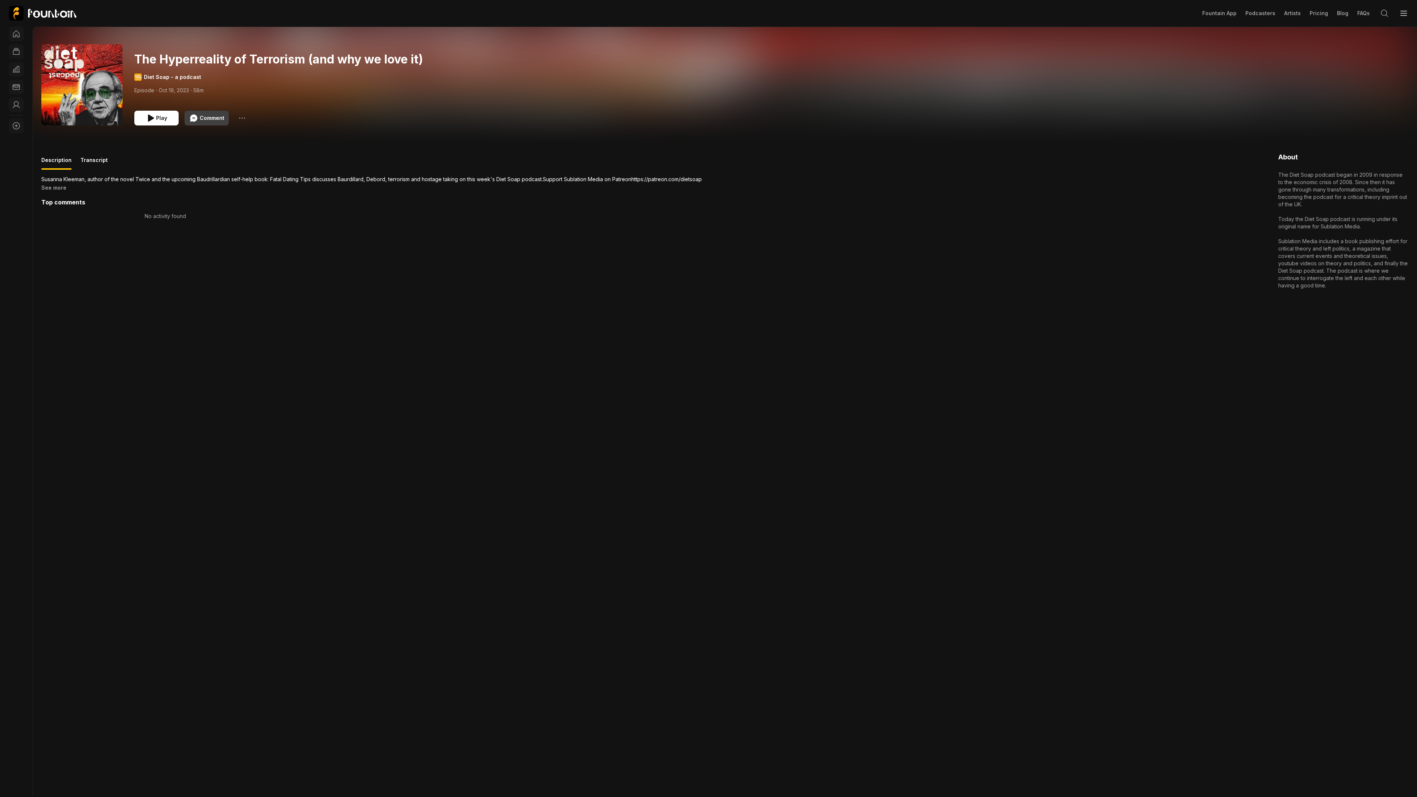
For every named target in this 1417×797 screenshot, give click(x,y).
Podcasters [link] (1260, 13)
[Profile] (16, 104)
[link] (42, 13)
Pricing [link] (1319, 13)
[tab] (56, 163)
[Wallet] (16, 87)
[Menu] (1403, 13)
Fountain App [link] (1219, 13)
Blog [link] (1342, 13)
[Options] (242, 118)
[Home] (16, 34)
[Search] (1384, 13)
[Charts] (16, 69)
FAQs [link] (1363, 13)
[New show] (16, 125)
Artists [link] (1292, 13)
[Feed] (16, 51)
